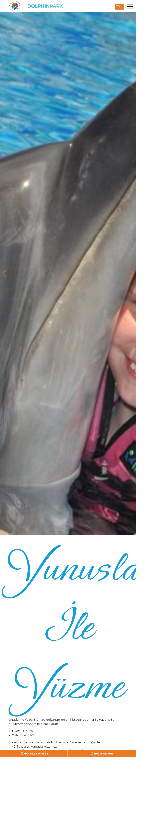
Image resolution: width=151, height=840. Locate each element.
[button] (49, 531)
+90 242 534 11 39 (35, 753)
